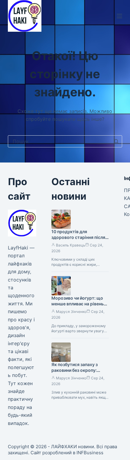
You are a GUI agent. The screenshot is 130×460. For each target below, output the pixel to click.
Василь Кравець (70, 245)
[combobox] (59, 141)
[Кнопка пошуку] (116, 141)
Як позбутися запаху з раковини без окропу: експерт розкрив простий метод (78, 373)
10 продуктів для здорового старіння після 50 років (78, 237)
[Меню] (119, 16)
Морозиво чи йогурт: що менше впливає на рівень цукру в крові (77, 303)
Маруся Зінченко (71, 311)
